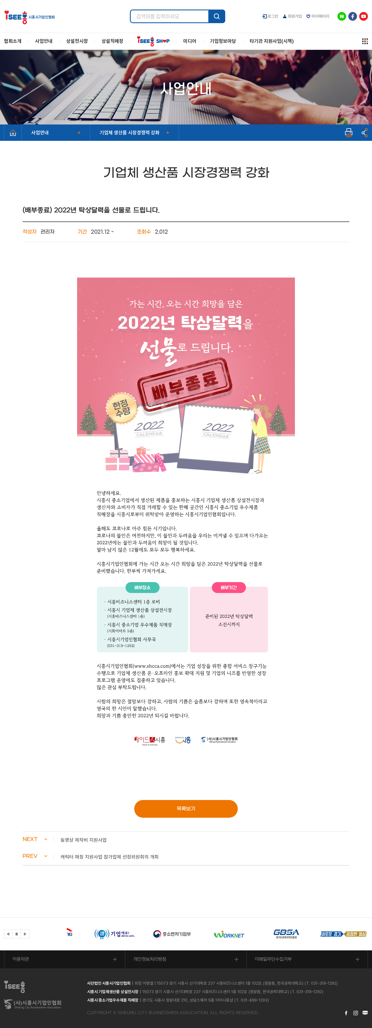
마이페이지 (320, 16)
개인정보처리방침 (149, 959)
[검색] (216, 16)
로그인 (273, 16)
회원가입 (295, 16)
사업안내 (40, 132)
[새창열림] (91, 934)
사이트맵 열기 (365, 41)
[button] (186, 840)
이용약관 (21, 959)
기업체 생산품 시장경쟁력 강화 (130, 132)
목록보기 (186, 809)
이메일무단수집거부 (273, 959)
